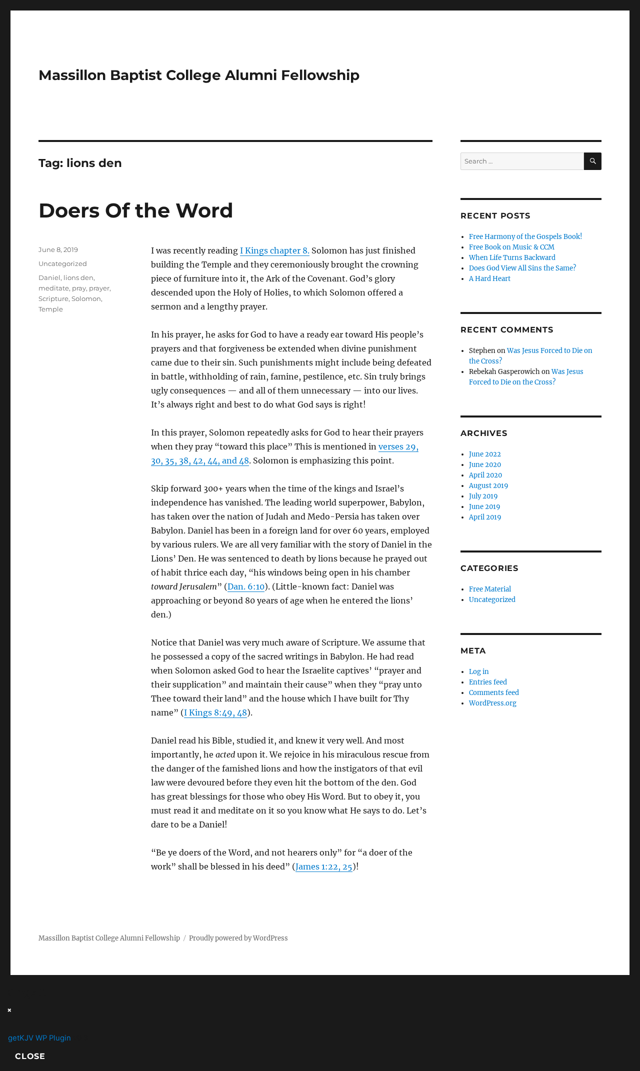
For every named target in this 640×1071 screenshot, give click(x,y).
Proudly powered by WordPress (238, 938)
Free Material (490, 589)
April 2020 (485, 475)
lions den (79, 278)
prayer (99, 288)
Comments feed (494, 692)
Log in (479, 672)
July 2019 (483, 496)
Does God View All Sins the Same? (522, 268)
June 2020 (485, 464)
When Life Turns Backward (512, 258)
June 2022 (485, 454)
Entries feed (488, 682)
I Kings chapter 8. (275, 251)
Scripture (53, 298)
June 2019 (484, 506)
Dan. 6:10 (246, 587)
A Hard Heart (489, 278)
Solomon (86, 298)
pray (79, 288)
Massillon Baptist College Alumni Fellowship (199, 75)
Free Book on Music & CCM (511, 247)
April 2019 (485, 517)
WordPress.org (492, 703)
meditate (53, 288)
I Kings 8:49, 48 (215, 713)
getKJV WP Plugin (39, 1038)
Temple (50, 309)
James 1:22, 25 (324, 867)
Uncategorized (62, 264)
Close (30, 1056)
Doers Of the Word (136, 210)
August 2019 (488, 486)
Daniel (49, 278)
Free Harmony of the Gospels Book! (525, 236)
